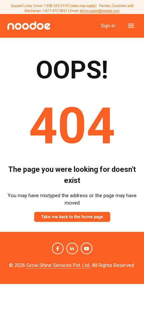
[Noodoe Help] (28, 26)
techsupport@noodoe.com (100, 11)
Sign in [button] (109, 26)
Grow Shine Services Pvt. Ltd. (58, 265)
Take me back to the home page (72, 217)
